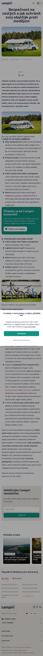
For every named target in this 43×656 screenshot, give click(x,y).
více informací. (30, 327)
